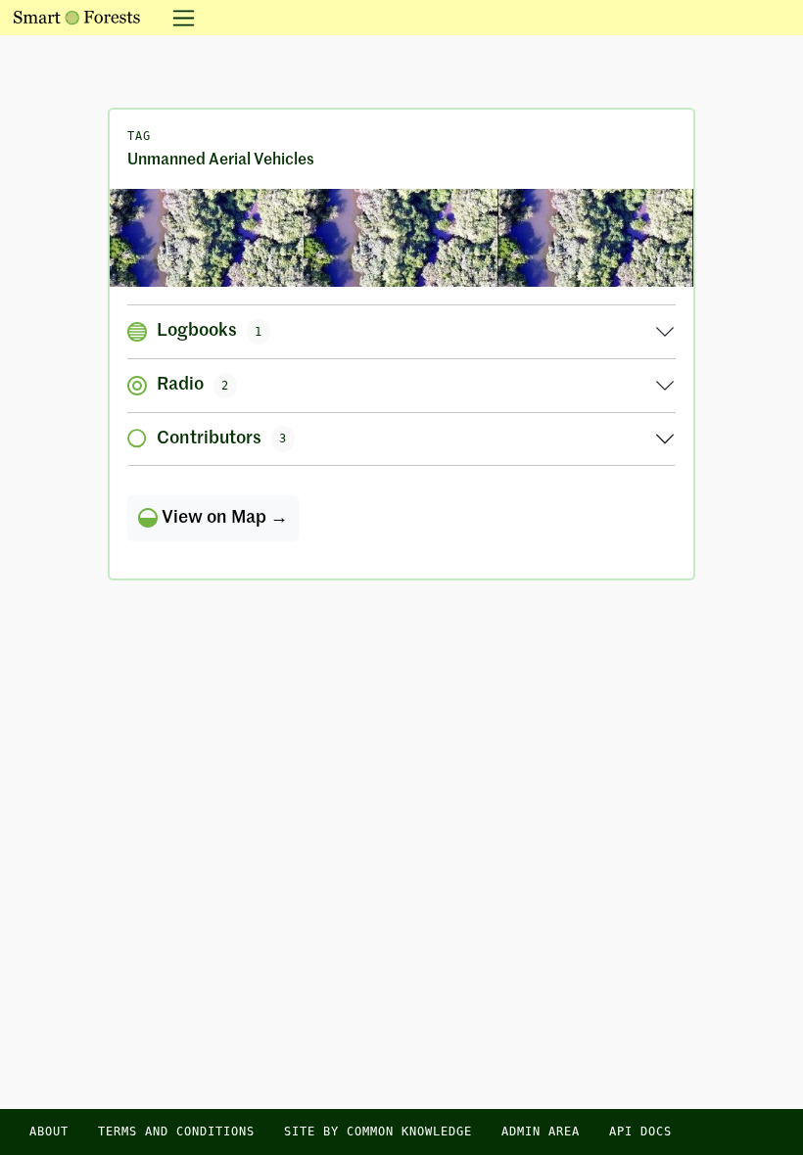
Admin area (540, 1131)
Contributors (222, 438)
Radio (193, 384)
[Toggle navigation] (178, 17)
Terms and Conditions (176, 1131)
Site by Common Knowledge (378, 1131)
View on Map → (223, 518)
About (49, 1131)
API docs (640, 1131)
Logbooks (209, 331)
